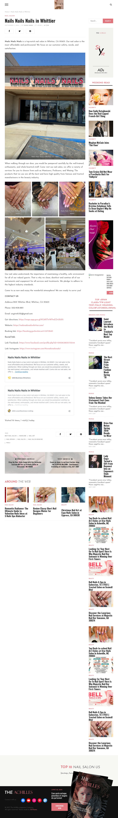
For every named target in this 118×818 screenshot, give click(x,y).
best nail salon (11, 436)
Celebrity (92, 107)
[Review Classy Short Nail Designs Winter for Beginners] (45, 495)
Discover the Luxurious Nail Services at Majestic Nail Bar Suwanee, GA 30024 (100, 616)
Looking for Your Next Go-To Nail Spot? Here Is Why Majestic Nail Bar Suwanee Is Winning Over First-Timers (100, 554)
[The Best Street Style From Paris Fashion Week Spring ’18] (95, 362)
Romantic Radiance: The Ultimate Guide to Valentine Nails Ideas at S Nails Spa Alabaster (16, 512)
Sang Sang (28, 25)
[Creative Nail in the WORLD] (101, 244)
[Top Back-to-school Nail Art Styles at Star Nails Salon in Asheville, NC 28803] (101, 504)
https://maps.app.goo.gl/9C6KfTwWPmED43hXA (41, 320)
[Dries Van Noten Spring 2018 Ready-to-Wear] (95, 428)
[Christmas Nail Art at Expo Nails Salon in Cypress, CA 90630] (73, 495)
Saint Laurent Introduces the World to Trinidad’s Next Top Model (109, 327)
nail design (10, 439)
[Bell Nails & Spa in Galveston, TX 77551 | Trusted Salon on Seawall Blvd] (101, 568)
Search (108, 21)
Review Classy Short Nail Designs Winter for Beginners (44, 511)
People (102, 315)
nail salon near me (35, 439)
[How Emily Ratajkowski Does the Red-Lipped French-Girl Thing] (101, 97)
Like (38, 25)
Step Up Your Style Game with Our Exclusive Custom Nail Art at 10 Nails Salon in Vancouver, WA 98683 (25, 464)
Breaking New (94, 315)
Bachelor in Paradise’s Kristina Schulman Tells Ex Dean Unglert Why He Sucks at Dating (100, 207)
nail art (32, 436)
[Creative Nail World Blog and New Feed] (101, 52)
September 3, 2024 (12, 25)
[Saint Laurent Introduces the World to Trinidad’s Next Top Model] (95, 324)
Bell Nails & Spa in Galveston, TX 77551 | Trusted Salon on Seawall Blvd (100, 585)
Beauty (64, 505)
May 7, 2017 (92, 347)
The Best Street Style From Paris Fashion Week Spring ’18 (108, 367)
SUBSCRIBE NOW (60, 806)
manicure (22, 436)
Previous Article (25, 459)
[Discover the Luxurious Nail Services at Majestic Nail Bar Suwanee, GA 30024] (101, 599)
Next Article (64, 459)
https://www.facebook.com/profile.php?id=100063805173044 (47, 343)
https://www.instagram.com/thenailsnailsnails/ (40, 349)
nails (8, 442)
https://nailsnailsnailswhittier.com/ (28, 325)
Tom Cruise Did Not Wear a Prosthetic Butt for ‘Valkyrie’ (100, 174)
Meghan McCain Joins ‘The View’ (99, 144)
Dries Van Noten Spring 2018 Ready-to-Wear (108, 429)
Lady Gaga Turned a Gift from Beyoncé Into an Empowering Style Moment (109, 466)
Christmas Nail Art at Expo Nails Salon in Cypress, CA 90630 (71, 512)
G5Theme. (33, 810)
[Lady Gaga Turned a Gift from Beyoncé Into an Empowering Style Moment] (95, 461)
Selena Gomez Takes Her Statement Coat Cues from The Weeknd (100, 400)
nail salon (21, 439)
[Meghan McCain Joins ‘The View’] (101, 129)
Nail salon (10, 16)
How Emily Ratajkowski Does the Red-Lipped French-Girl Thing (99, 113)
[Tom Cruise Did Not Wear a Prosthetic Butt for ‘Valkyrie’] (101, 158)
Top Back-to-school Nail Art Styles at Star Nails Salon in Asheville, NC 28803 (100, 521)
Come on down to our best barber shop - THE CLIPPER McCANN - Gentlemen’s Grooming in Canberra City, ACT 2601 (65, 464)
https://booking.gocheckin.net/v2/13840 (35, 331)
